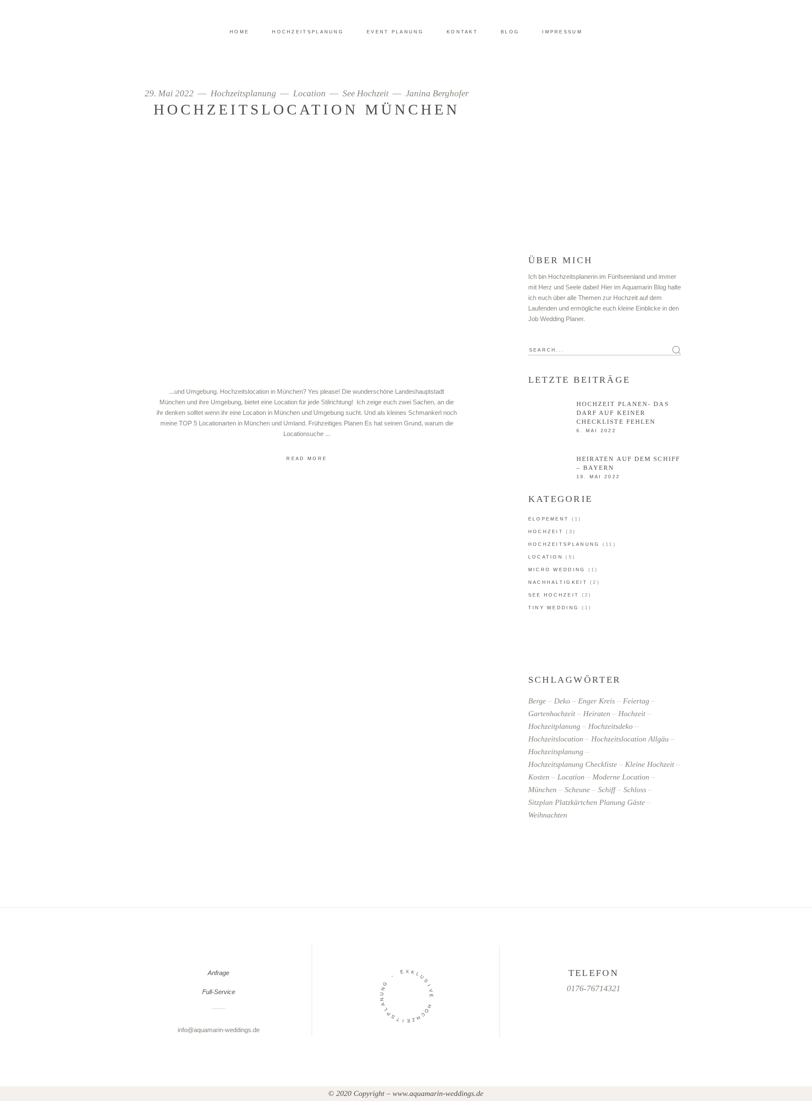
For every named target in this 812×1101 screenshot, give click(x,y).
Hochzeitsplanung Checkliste (572, 764)
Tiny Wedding (553, 607)
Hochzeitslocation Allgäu (630, 739)
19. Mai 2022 (598, 476)
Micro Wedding (557, 569)
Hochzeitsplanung (243, 93)
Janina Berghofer (437, 93)
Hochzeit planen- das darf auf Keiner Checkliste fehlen (622, 413)
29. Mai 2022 (170, 93)
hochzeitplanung (554, 726)
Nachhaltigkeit (557, 582)
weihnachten (547, 815)
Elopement (548, 518)
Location (309, 93)
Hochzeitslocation (555, 739)
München (542, 789)
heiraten (596, 713)
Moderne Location (621, 777)
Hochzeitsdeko (610, 726)
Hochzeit (545, 531)
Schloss (634, 789)
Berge (537, 701)
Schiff (606, 789)
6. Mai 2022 (596, 430)
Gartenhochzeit (551, 713)
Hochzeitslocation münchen (307, 109)
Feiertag (636, 701)
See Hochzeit (366, 93)
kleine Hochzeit (649, 764)
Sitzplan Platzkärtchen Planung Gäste (586, 802)
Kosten (538, 777)
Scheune (577, 789)
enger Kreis (596, 701)
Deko (562, 701)
